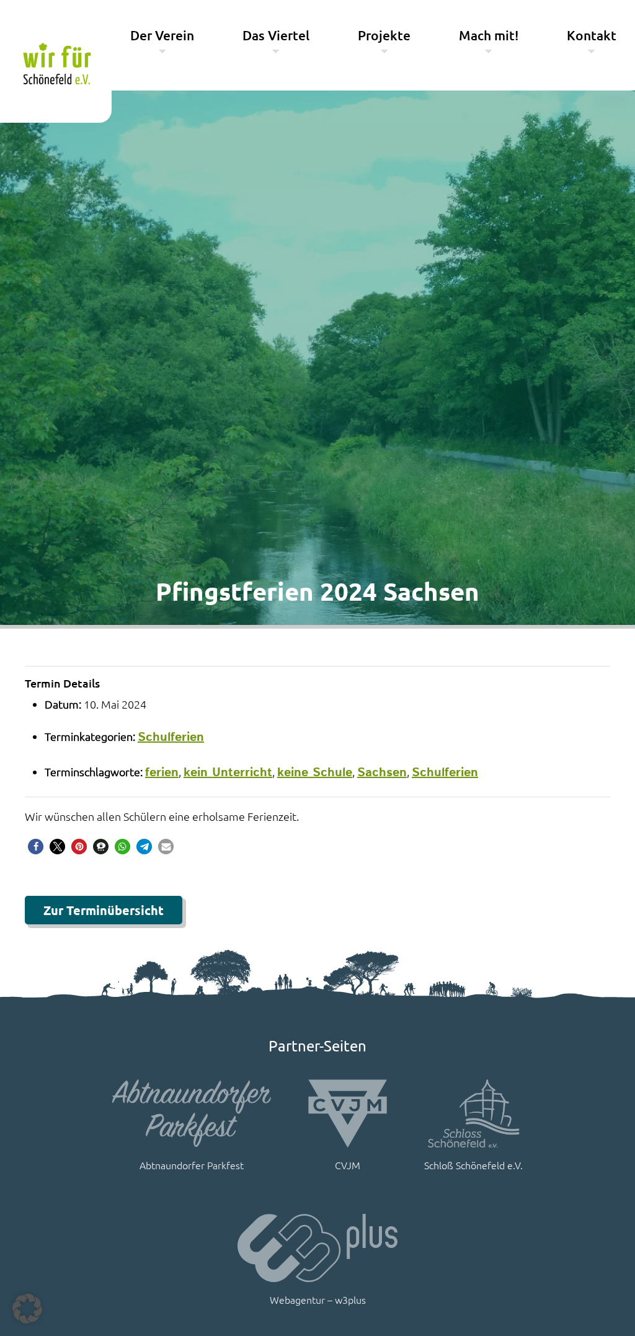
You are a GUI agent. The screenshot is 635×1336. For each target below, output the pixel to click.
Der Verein (162, 35)
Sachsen (382, 773)
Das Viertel (275, 35)
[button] (35, 846)
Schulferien (171, 737)
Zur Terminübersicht (103, 910)
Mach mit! (488, 35)
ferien (162, 773)
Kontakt (591, 35)
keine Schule (314, 773)
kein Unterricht (228, 773)
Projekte (384, 35)
